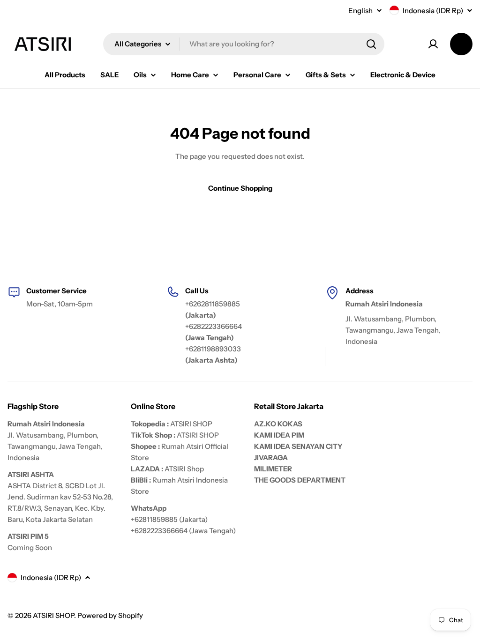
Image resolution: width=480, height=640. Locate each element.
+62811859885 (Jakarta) (169, 519)
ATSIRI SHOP (191, 423)
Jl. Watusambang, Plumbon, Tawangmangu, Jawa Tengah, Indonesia (392, 330)
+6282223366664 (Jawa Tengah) (183, 530)
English (360, 10)
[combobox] (243, 44)
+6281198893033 (213, 348)
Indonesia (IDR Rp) (433, 10)
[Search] (371, 44)
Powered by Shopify (110, 615)
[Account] (433, 44)
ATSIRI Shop (184, 468)
